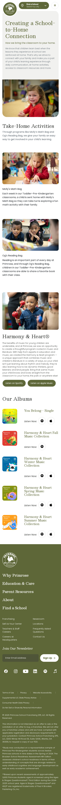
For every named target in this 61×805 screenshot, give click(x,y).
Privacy (23, 693)
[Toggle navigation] (55, 5)
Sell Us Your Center (12, 623)
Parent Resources (17, 591)
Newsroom (38, 618)
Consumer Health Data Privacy (15, 703)
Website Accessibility (42, 693)
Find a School (14, 608)
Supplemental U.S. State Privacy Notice (19, 698)
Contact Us (39, 636)
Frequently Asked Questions (42, 630)
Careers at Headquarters (9, 638)
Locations (38, 623)
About (8, 600)
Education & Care (18, 583)
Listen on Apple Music (42, 383)
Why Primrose (15, 575)
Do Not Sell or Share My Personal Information (22, 708)
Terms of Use (8, 693)
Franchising (8, 618)
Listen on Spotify (14, 383)
